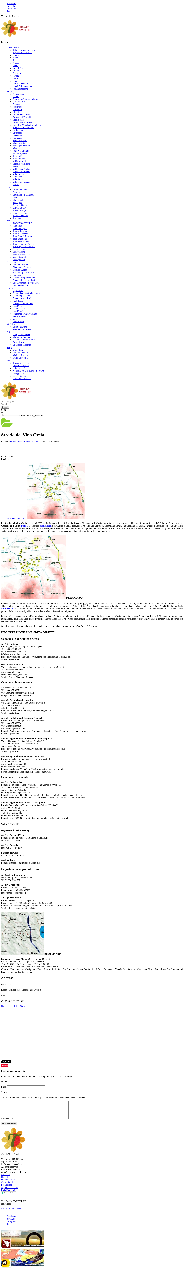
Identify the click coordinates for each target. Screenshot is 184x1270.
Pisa (14, 60)
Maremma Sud (19, 143)
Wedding (11, 324)
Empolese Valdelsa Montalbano (27, 125)
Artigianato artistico (21, 334)
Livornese (17, 132)
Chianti (16, 112)
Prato (15, 81)
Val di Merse (18, 174)
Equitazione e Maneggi (23, 195)
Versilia (16, 184)
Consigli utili (7, 1182)
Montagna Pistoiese (21, 145)
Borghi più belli (20, 189)
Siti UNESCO (19, 208)
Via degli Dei (19, 259)
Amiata (16, 96)
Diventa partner (8, 1179)
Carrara (16, 78)
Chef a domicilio (20, 285)
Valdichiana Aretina (21, 169)
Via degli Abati (19, 257)
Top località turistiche (22, 52)
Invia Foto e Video (9, 1190)
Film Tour (17, 226)
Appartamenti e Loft (22, 298)
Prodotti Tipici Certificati (24, 272)
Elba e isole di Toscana (23, 122)
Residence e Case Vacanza (25, 314)
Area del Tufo (19, 101)
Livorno (16, 70)
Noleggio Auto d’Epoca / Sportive (28, 370)
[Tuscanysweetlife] (16, 36)
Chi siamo (5, 1174)
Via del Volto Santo (21, 254)
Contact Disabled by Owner (14, 1006)
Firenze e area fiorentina (23, 127)
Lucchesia (17, 135)
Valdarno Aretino (20, 161)
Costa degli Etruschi (22, 117)
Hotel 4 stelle (19, 308)
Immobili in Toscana (22, 378)
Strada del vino (31, 441)
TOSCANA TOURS (22, 223)
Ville (15, 319)
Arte (9, 332)
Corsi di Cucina (20, 270)
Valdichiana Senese (21, 171)
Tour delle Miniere (21, 241)
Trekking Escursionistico (24, 246)
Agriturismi (18, 290)
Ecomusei (17, 192)
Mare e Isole (18, 200)
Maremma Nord (20, 140)
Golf (15, 197)
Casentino (17, 109)
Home (13, 441)
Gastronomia (13, 262)
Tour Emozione (20, 239)
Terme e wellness (20, 215)
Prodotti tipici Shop (21, 352)
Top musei (17, 218)
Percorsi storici (19, 249)
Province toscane (20, 89)
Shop (9, 347)
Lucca (15, 65)
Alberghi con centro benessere (26, 293)
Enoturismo (18, 275)
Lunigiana (17, 138)
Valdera (16, 166)
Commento (7, 1118)
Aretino (16, 104)
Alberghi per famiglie (22, 295)
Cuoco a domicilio (21, 365)
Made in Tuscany (20, 355)
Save (6, 1065)
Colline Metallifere (21, 114)
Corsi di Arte (18, 342)
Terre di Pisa (18, 156)
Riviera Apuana (20, 153)
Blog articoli (6, 1185)
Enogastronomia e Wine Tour (26, 283)
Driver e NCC (19, 368)
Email (4, 1087)
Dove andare (13, 47)
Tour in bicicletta (20, 233)
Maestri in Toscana (21, 337)
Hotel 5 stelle (19, 306)
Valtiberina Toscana (21, 182)
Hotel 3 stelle (19, 311)
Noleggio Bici (19, 373)
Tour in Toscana (20, 231)
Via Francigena (19, 251)
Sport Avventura (20, 213)
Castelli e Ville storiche (23, 303)
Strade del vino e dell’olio (24, 280)
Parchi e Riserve (20, 205)
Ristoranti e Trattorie (22, 267)
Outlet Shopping (20, 358)
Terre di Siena (19, 158)
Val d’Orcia (18, 179)
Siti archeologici (20, 210)
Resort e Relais (19, 316)
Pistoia (16, 76)
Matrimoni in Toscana (22, 329)
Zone (9, 91)
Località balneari (20, 83)
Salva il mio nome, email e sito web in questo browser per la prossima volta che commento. (46, 1097)
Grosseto (17, 73)
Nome (4, 1081)
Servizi (10, 360)
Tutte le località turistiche (24, 50)
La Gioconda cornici (22, 345)
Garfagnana (18, 130)
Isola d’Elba (18, 68)
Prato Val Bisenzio (21, 151)
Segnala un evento (9, 1187)
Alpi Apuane (18, 94)
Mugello (16, 148)
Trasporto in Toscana (22, 363)
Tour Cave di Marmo (22, 236)
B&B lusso (18, 301)
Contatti (4, 1177)
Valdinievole (18, 176)
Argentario (17, 107)
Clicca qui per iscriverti (11, 1208)
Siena (15, 57)
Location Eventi (20, 327)
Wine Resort (18, 321)
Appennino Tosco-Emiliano (25, 99)
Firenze (16, 55)
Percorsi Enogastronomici (24, 277)
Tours (9, 220)
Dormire (11, 288)
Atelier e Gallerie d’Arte (24, 339)
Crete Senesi (18, 120)
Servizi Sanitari (19, 376)
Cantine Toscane (20, 264)
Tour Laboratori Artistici (24, 244)
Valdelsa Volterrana (21, 164)
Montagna (17, 202)
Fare (9, 187)
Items (20, 441)
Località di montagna (22, 86)
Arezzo (16, 63)
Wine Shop (18, 350)
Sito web (5, 1092)
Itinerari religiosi (20, 228)
